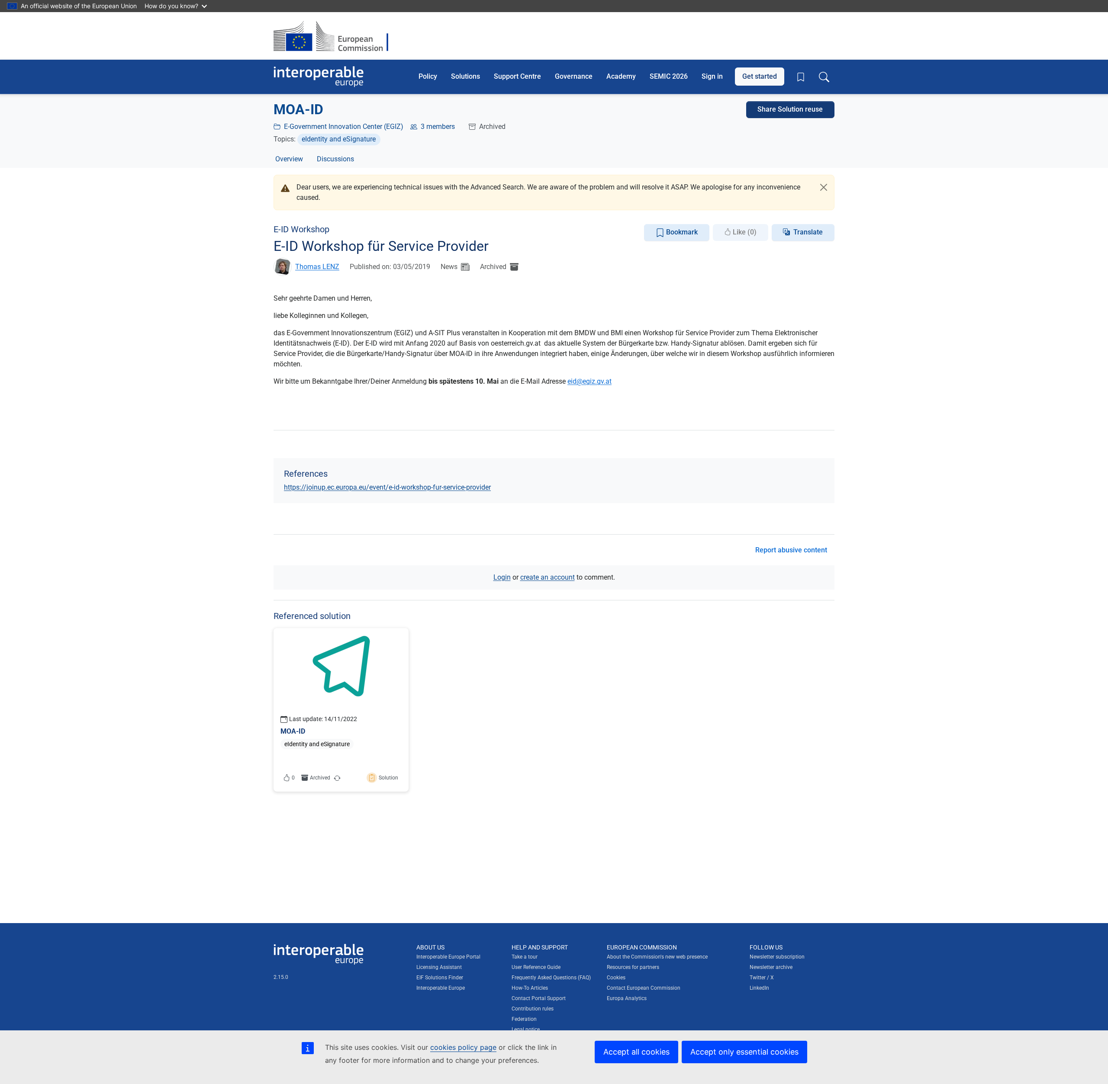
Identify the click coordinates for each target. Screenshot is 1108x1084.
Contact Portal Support (539, 998)
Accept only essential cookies (744, 1051)
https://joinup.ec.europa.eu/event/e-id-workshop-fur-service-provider (387, 487)
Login (502, 577)
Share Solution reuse (790, 109)
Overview (289, 159)
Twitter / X (762, 978)
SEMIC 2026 (669, 76)
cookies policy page (463, 1047)
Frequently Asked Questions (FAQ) (551, 978)
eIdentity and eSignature (339, 139)
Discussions (335, 159)
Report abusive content (791, 550)
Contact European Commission (643, 988)
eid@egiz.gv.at (589, 381)
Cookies (616, 978)
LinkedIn (759, 988)
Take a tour (525, 957)
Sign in (712, 76)
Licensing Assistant (439, 967)
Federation (524, 1019)
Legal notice (526, 1029)
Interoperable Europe (440, 988)
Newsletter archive (771, 967)
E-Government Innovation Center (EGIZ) (343, 126)
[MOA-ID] (341, 710)
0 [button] (293, 778)
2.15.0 (281, 977)
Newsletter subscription (777, 957)
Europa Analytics (627, 998)
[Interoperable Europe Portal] (319, 77)
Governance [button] (574, 76)
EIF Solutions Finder (439, 978)
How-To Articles (530, 988)
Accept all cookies (636, 1051)
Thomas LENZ (317, 267)
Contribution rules (533, 1009)
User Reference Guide (536, 967)
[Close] (823, 187)
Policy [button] (428, 76)
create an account (547, 577)
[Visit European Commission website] (335, 36)
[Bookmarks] (800, 77)
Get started (759, 76)
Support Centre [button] (517, 76)
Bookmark (681, 232)
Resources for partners (633, 967)
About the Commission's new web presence (657, 957)
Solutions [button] (465, 76)
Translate (808, 232)
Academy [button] (621, 76)
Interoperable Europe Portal (448, 957)
